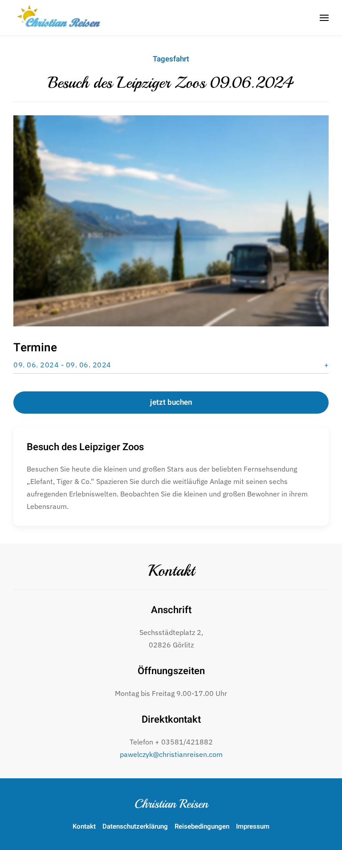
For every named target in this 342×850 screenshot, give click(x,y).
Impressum (252, 826)
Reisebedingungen (202, 826)
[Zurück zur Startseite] (60, 18)
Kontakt (171, 571)
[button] (324, 18)
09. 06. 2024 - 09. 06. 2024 (62, 364)
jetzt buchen (171, 402)
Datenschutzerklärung (135, 826)
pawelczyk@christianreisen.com (171, 754)
